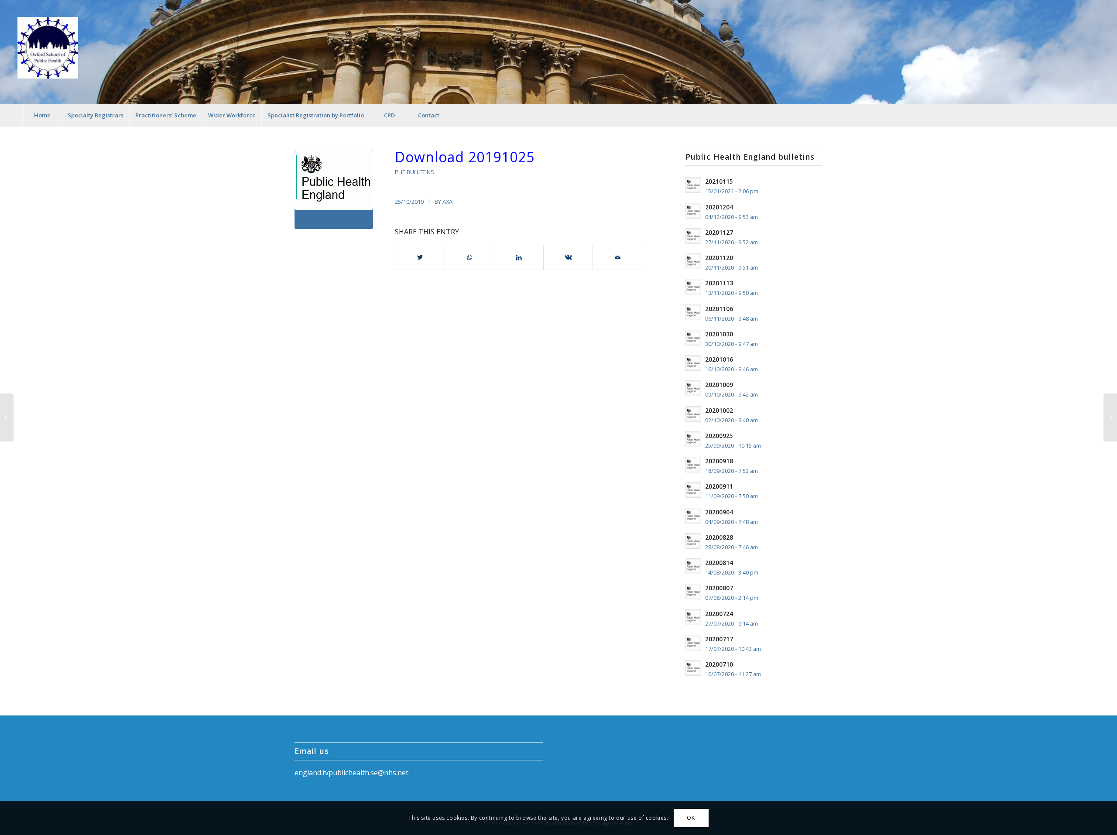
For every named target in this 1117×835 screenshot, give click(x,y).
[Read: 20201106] (693, 312)
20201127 (719, 232)
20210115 (719, 181)
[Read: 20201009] (693, 388)
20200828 (719, 537)
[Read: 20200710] (693, 668)
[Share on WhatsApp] (469, 257)
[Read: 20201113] (693, 286)
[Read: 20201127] (693, 236)
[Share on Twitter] (420, 257)
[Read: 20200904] (693, 516)
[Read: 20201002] (693, 414)
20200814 (719, 562)
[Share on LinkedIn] (518, 257)
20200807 (719, 588)
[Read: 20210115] (693, 185)
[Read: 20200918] (693, 464)
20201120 (719, 257)
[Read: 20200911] (693, 490)
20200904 (719, 512)
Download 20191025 (465, 156)
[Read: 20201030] (693, 338)
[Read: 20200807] (693, 591)
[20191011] (7, 417)
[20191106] (1110, 417)
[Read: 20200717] (693, 642)
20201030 (719, 334)
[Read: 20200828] (693, 541)
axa (447, 201)
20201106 (719, 309)
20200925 (719, 435)
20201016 (719, 359)
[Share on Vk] (568, 257)
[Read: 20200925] (693, 439)
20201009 (719, 384)
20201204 (719, 207)
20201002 (719, 410)
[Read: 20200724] (693, 617)
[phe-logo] (334, 190)
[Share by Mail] (617, 257)
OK (691, 817)
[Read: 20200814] (693, 566)
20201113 (719, 283)
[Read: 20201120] (693, 261)
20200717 (719, 639)
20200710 (719, 664)
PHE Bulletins (414, 172)
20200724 (719, 613)
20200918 (719, 461)
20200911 (719, 486)
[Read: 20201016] (693, 363)
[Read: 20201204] (693, 211)
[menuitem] (42, 115)
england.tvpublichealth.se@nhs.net (351, 772)
